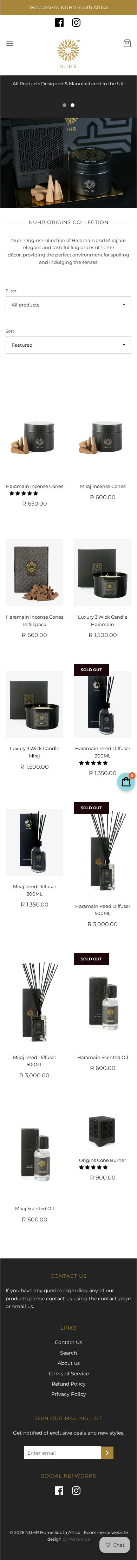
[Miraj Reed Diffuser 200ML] (34, 842)
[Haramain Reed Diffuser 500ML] (102, 852)
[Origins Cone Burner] (102, 1130)
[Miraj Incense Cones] (102, 432)
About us (69, 1363)
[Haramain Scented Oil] (102, 1003)
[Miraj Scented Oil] (34, 1154)
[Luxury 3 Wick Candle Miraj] (34, 704)
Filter (11, 291)
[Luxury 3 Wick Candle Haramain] (102, 572)
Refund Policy (69, 1384)
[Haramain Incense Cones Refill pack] (34, 572)
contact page (114, 1298)
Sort (10, 331)
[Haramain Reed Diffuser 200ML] (102, 704)
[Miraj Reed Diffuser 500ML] (34, 1003)
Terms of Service (68, 1373)
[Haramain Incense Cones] (34, 432)
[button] (24, 493)
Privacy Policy (68, 1394)
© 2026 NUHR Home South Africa (44, 1532)
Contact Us (68, 1342)
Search (68, 1353)
